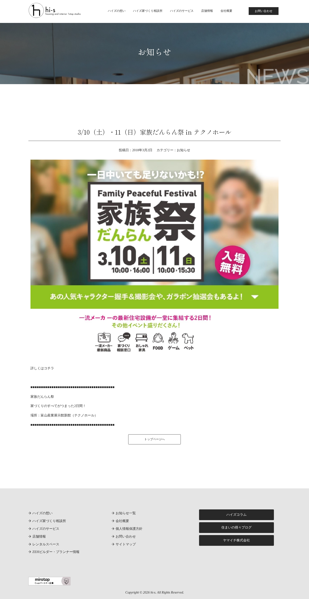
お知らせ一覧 (126, 513)
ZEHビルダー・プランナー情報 (55, 552)
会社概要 (226, 10)
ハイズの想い (116, 10)
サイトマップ (126, 544)
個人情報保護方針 (129, 528)
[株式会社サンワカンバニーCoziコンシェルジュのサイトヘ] (49, 582)
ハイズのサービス (182, 10)
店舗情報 (207, 10)
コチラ (49, 368)
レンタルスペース (45, 544)
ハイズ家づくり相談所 (147, 10)
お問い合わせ (263, 11)
